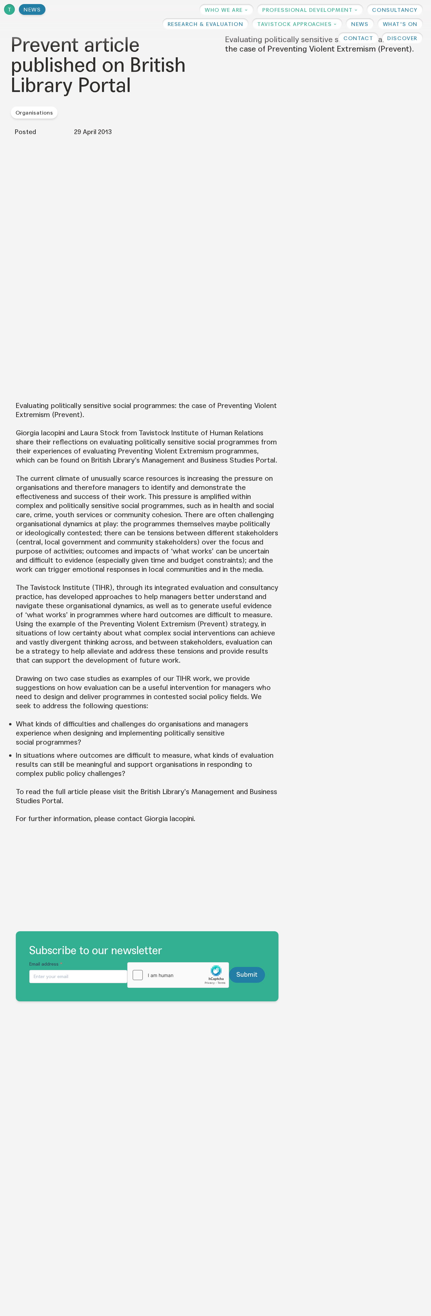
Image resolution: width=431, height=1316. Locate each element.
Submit (247, 974)
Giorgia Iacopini (40, 433)
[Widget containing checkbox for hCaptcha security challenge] (178, 975)
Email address (46, 964)
